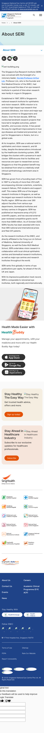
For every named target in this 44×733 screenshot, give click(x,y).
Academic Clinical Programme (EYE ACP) (31, 589)
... (9, 23)
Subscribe (11, 458)
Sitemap (25, 648)
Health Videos (32, 615)
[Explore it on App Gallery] (13, 372)
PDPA (4, 653)
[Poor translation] (7, 700)
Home (4, 23)
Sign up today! (13, 414)
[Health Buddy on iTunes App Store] (13, 357)
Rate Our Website (28, 653)
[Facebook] (4, 629)
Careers (27, 580)
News (4, 598)
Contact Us (7, 586)
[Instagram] (17, 629)
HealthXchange (13, 615)
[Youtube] (30, 629)
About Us (6, 580)
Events (5, 592)
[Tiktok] (24, 629)
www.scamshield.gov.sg (29, 9)
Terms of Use (7, 648)
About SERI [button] (9, 50)
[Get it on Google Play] (13, 365)
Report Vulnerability (9, 659)
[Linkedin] (10, 629)
